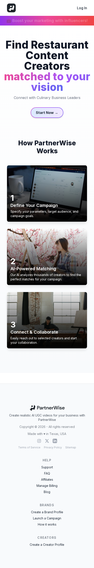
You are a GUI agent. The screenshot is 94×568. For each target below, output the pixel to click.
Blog (47, 492)
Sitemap (70, 447)
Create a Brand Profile (47, 512)
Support (47, 467)
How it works (47, 524)
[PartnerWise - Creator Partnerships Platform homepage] (11, 8)
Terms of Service (29, 447)
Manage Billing (47, 486)
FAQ (47, 473)
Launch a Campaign (47, 518)
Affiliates (47, 479)
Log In (82, 8)
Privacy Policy (53, 447)
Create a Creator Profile (47, 544)
